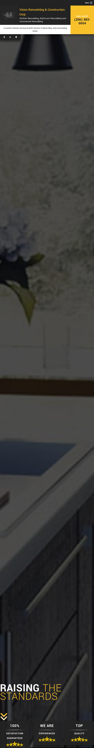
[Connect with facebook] (4, 37)
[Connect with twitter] (10, 37)
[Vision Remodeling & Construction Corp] (9, 15)
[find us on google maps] (16, 37)
